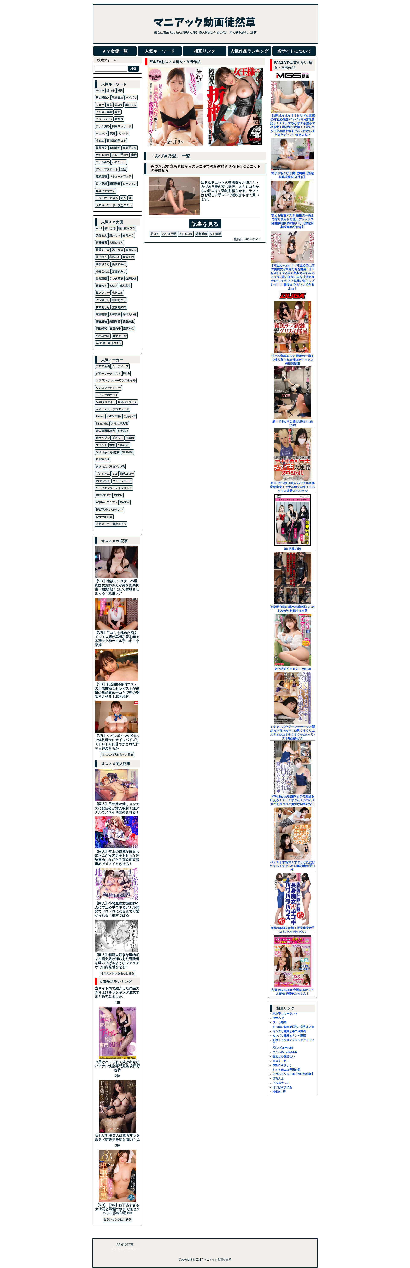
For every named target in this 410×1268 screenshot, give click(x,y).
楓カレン (131, 249)
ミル (115, 473)
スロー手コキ (120, 154)
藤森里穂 (101, 321)
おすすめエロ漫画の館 (286, 1069)
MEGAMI (127, 452)
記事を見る (205, 224)
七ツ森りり (103, 300)
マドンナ (101, 445)
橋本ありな (103, 307)
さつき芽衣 (116, 278)
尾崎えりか (103, 249)
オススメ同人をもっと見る (117, 973)
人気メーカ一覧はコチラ (111, 523)
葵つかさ (110, 228)
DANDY (125, 502)
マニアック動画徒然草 (217, 1259)
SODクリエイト (106, 402)
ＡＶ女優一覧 (115, 51)
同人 (123, 198)
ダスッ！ (117, 437)
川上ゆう (101, 256)
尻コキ (118, 104)
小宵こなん (103, 271)
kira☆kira (102, 423)
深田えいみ (130, 314)
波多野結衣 (119, 307)
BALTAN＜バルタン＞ (109, 509)
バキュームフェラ (120, 176)
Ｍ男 (120, 90)
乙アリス (117, 249)
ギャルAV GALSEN (285, 1052)
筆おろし (130, 104)
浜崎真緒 (114, 314)
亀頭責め (114, 147)
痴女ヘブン (103, 437)
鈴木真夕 (125, 285)
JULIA (113, 285)
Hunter (130, 437)
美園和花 (114, 321)
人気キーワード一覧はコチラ (114, 205)
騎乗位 (119, 119)
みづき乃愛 (169, 233)
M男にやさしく (282, 1065)
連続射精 (101, 176)
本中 (112, 445)
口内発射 (101, 183)
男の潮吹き (103, 97)
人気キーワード (160, 51)
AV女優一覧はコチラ (109, 343)
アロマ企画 (103, 366)
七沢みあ (117, 292)
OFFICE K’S (104, 495)
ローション (130, 183)
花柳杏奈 (101, 314)
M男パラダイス (127, 402)
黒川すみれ (119, 264)
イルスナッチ (281, 1082)
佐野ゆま (131, 278)
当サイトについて (294, 51)
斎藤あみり (119, 271)
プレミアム (103, 473)
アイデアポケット (107, 395)
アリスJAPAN (119, 423)
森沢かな (128, 328)
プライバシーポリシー (125, 1248)
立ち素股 (215, 233)
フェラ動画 (280, 1022)
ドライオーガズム (107, 198)
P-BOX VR (102, 459)
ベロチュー (119, 162)
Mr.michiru (103, 481)
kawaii (100, 416)
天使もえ (101, 235)
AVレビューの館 (283, 1047)
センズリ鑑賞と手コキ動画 (289, 1031)
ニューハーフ (104, 119)
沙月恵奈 (101, 278)
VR (130, 198)
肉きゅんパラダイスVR (110, 466)
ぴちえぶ (278, 1078)
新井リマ (114, 235)
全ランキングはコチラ (117, 1219)
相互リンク (204, 51)
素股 (134, 154)
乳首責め (117, 97)
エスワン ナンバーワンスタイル (116, 380)
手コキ (100, 90)
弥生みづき (103, 335)
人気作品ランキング (249, 51)
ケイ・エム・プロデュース (112, 409)
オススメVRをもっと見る (117, 754)
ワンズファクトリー (108, 387)
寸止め (100, 140)
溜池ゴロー (127, 473)
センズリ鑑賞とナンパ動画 (289, 1035)
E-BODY (123, 430)
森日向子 (115, 328)
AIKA (99, 228)
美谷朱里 (128, 321)
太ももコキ (186, 233)
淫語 (123, 169)
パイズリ (131, 97)
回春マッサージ (122, 126)
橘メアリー (103, 292)
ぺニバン (101, 133)
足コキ (155, 233)
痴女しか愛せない (284, 1056)
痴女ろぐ (278, 1018)
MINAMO (101, 328)
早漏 (112, 133)
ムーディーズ (120, 366)
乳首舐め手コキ (116, 140)
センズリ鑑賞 (104, 112)
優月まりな (120, 335)
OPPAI (118, 495)
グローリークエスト (108, 373)
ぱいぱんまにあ (282, 1087)
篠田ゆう (101, 285)
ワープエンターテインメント (114, 488)
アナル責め (103, 126)
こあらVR (129, 416)
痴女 (109, 104)
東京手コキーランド (285, 1013)
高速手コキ (130, 147)
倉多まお (128, 256)
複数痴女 (101, 147)
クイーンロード (122, 481)
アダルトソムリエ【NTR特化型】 (293, 1073)
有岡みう (128, 235)
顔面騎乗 (114, 183)
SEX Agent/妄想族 (107, 452)
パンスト (122, 133)
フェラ (100, 104)
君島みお (114, 256)
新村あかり (119, 300)
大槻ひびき (116, 242)
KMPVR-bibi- (104, 516)
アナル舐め (103, 162)
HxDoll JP (279, 1091)
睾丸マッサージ (105, 190)
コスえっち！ (281, 1060)
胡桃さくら (103, 264)
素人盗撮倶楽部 (105, 430)
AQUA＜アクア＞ (107, 502)
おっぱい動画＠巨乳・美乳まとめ (293, 1026)
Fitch (126, 373)
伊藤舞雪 (101, 242)
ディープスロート (107, 169)
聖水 (117, 112)
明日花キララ (126, 228)
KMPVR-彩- (114, 416)
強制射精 (201, 233)
